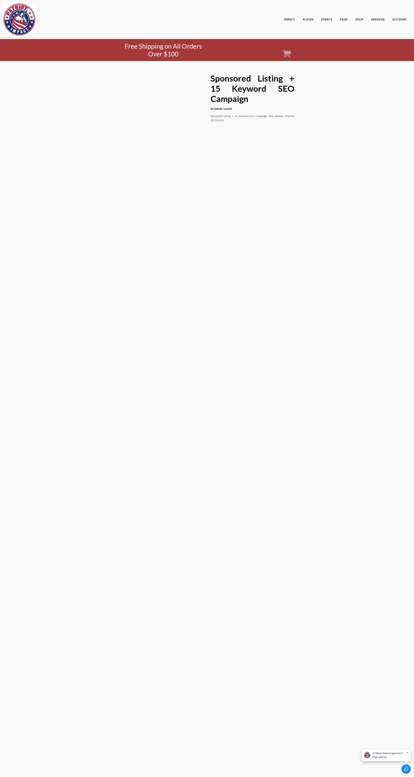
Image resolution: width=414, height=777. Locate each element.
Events (326, 19)
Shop (359, 19)
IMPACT (289, 19)
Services (378, 19)
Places (308, 19)
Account (399, 19)
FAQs (344, 19)
